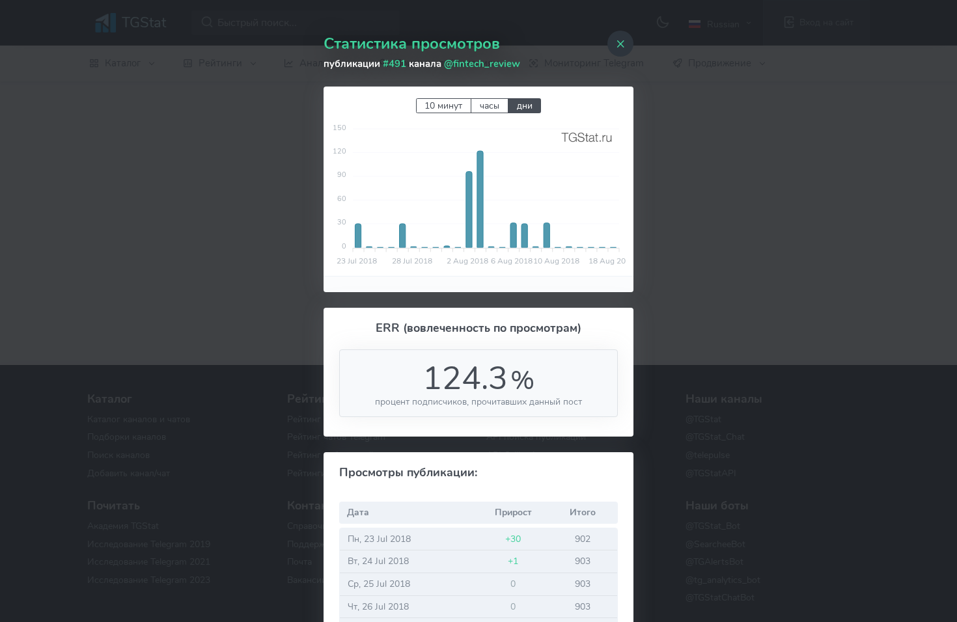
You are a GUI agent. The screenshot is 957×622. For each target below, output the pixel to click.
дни (525, 106)
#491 (394, 63)
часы (489, 106)
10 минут (443, 106)
